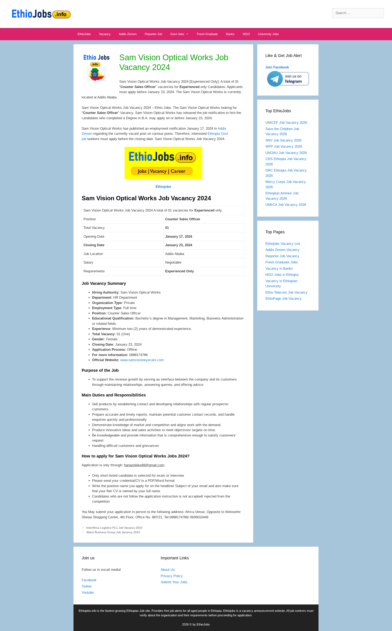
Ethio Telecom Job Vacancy (286, 292)
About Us (168, 570)
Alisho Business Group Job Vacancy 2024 (113, 532)
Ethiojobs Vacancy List (282, 244)
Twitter (87, 586)
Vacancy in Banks (279, 268)
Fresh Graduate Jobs (281, 262)
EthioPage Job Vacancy (283, 298)
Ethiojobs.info (87, 610)
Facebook (89, 580)
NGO (246, 34)
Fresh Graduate (207, 34)
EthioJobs (84, 34)
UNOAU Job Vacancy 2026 (286, 153)
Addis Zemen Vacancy (282, 250)
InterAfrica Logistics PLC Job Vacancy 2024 (114, 527)
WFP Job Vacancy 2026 (283, 146)
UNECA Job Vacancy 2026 (285, 205)
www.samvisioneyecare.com (142, 360)
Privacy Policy (172, 576)
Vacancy (105, 34)
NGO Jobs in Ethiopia (282, 275)
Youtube (88, 592)
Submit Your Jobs (174, 582)
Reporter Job (153, 34)
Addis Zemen (128, 34)
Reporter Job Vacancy (282, 256)
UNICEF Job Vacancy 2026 (286, 123)
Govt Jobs (177, 34)
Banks (230, 34)
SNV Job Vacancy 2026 (283, 140)
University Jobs (268, 34)
